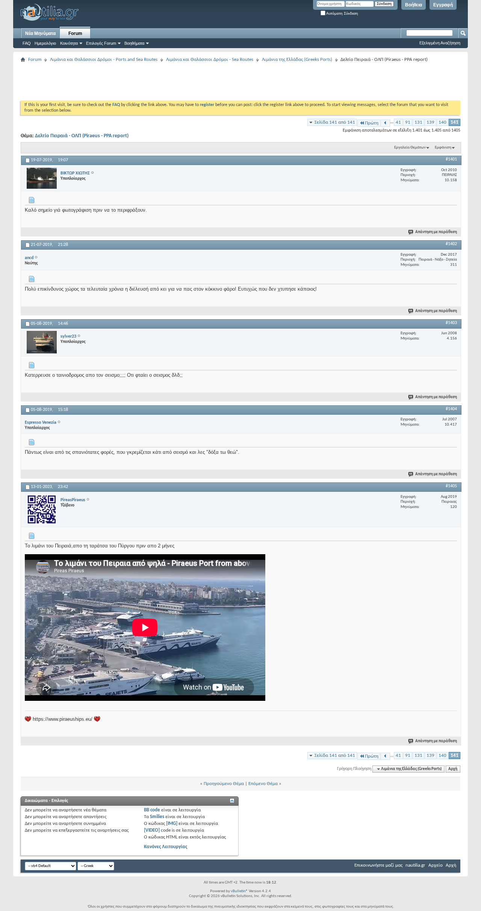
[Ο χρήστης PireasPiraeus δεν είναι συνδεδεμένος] (42, 509)
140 (442, 122)
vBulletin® (239, 891)
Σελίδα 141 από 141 (335, 122)
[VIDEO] (152, 830)
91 (407, 122)
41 (398, 122)
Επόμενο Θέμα (263, 783)
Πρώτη (371, 123)
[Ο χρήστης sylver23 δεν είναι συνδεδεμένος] (42, 342)
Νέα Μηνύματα (40, 33)
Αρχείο (435, 865)
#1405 (451, 486)
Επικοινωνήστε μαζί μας (378, 865)
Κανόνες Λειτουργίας (165, 846)
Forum (75, 33)
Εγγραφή (443, 5)
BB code (152, 810)
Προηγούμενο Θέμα (224, 783)
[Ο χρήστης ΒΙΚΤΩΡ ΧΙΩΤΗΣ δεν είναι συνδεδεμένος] (42, 178)
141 (454, 122)
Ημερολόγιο (45, 43)
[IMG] (171, 823)
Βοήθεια (413, 5)
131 (418, 122)
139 (430, 122)
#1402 (451, 244)
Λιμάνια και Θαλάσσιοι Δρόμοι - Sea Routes (209, 59)
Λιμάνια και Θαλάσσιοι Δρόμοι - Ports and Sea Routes (103, 59)
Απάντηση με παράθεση (436, 232)
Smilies (157, 816)
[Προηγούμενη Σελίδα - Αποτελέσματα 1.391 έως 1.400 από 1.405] (385, 123)
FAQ (27, 43)
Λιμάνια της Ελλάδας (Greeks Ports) (297, 59)
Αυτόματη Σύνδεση (341, 13)
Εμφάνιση (443, 148)
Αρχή (452, 769)
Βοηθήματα (134, 43)
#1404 (451, 409)
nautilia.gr (415, 865)
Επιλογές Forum (101, 43)
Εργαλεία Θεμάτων (410, 148)
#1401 (451, 159)
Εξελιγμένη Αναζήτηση (439, 43)
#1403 (451, 323)
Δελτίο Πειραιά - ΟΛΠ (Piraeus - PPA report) (82, 136)
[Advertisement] (157, 82)
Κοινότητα (69, 43)
